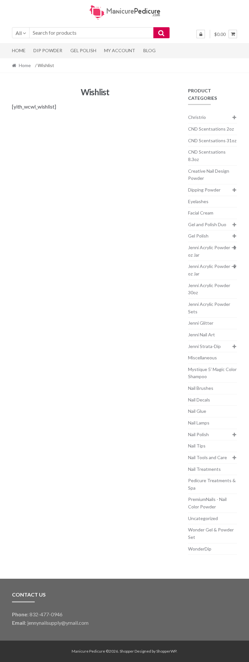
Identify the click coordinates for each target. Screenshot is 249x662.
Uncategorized (203, 518)
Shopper (127, 651)
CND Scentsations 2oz (211, 129)
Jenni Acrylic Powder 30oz (209, 289)
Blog (149, 50)
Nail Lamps (198, 422)
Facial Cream (200, 212)
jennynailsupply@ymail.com (58, 623)
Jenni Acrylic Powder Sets (209, 307)
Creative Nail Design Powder (208, 174)
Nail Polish (198, 434)
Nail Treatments (204, 469)
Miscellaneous (202, 357)
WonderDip (199, 549)
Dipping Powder (204, 189)
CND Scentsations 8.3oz (207, 155)
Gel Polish (83, 50)
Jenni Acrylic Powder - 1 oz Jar (212, 251)
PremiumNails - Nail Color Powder (207, 502)
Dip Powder (47, 50)
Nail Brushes (200, 388)
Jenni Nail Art (201, 334)
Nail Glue (197, 411)
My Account (119, 50)
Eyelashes (198, 201)
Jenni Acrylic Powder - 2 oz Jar (212, 269)
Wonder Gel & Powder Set (211, 533)
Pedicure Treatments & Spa (212, 484)
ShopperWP (166, 651)
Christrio (197, 117)
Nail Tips (197, 445)
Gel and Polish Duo (207, 224)
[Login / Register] (200, 34)
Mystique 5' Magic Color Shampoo (212, 372)
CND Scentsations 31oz (212, 140)
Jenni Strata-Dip (204, 346)
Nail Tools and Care (207, 457)
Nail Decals (199, 399)
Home (19, 50)
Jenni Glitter (200, 323)
